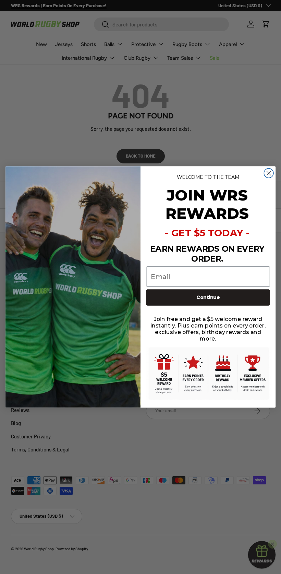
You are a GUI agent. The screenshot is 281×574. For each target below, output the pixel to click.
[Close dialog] (268, 173)
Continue (208, 297)
